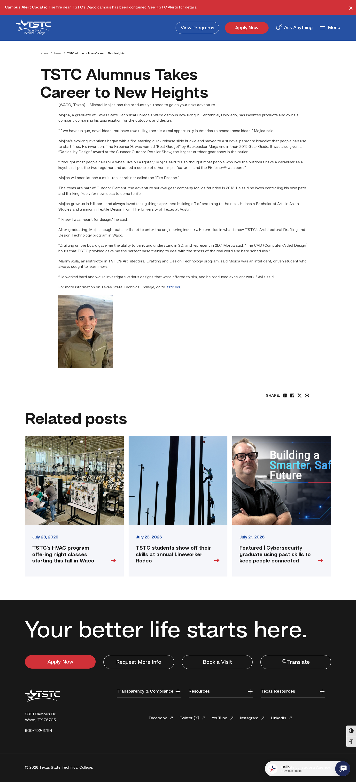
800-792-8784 (38, 731)
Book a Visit (217, 662)
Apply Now (246, 28)
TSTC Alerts (167, 7)
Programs (197, 28)
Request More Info (138, 662)
